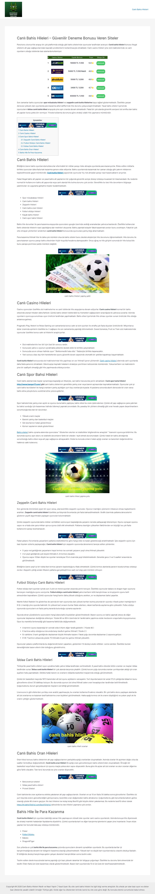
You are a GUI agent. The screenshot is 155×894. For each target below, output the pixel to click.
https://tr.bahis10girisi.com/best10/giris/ (34, 805)
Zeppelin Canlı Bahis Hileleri (33, 140)
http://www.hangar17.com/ (29, 384)
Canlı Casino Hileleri (26, 133)
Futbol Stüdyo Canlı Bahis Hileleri (35, 143)
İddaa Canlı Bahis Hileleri (32, 146)
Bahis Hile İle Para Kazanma (30, 153)
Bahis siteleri (22, 432)
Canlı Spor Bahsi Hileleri (28, 137)
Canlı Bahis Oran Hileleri (28, 149)
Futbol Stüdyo (28, 834)
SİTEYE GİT (100, 63)
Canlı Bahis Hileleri (140, 9)
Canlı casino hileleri (108, 361)
